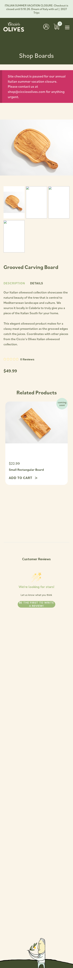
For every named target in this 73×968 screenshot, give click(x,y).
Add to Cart (21, 478)
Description (14, 283)
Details (36, 283)
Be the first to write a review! (36, 604)
